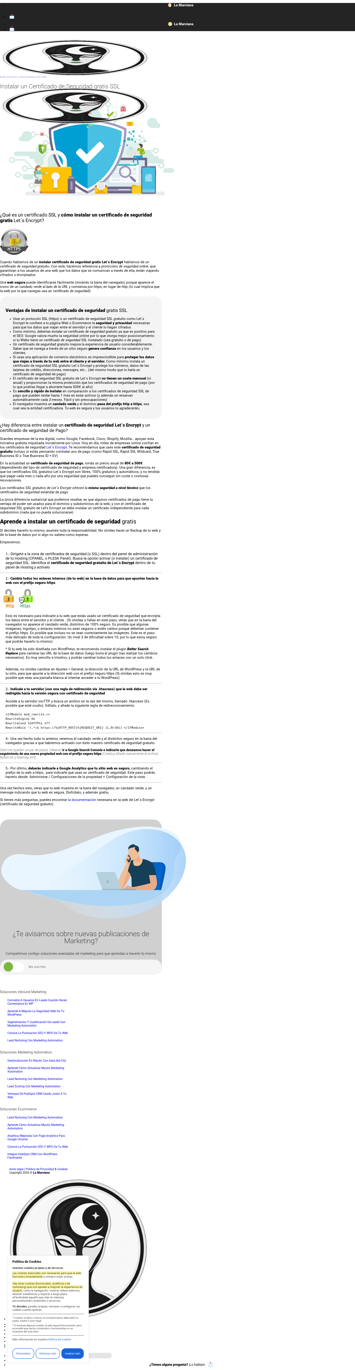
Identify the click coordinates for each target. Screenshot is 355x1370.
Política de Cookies (59, 1339)
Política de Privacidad (40, 1169)
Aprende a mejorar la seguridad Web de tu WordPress (35, 1012)
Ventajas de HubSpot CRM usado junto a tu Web (36, 1095)
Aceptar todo (72, 1353)
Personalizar (23, 1353)
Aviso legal (16, 1169)
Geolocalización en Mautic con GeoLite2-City (36, 1060)
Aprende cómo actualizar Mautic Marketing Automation (35, 1069)
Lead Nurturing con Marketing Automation (35, 1040)
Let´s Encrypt (56, 447)
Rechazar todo (47, 1353)
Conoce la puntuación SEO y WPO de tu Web (37, 1033)
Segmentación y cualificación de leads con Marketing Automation (36, 1023)
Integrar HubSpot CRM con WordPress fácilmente (32, 1155)
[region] (48, 1309)
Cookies (62, 1169)
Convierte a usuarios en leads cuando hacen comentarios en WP (37, 1001)
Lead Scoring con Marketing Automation (33, 1086)
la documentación (82, 800)
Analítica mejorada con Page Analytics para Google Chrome (36, 1137)
